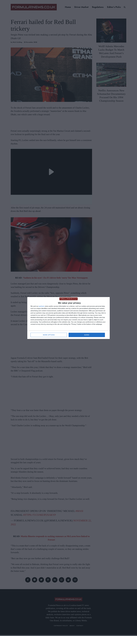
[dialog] (68, 318)
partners (42, 306)
